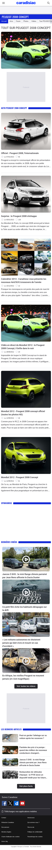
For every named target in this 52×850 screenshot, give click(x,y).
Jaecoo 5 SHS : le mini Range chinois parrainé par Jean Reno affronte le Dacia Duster (24, 576)
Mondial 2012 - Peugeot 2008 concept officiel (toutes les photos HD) (23, 413)
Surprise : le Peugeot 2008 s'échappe (19, 216)
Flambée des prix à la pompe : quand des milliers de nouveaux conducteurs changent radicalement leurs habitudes (33, 750)
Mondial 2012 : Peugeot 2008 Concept (19, 477)
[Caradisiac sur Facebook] (4, 803)
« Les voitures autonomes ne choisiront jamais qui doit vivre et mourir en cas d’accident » (21, 642)
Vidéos (33, 21)
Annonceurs (31, 817)
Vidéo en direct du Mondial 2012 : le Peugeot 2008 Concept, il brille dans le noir (23, 347)
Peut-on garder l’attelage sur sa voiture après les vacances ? (33, 736)
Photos (25, 21)
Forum (18, 21)
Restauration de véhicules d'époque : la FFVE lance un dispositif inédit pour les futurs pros (32, 775)
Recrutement (5, 827)
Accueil (4, 21)
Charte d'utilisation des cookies (10, 836)
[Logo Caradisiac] (26, 5)
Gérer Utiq (4, 841)
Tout (45, 21)
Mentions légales (6, 832)
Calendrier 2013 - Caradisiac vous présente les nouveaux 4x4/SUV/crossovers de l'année (23, 280)
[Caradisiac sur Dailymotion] (16, 803)
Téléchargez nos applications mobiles (20, 811)
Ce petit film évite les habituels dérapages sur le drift (24, 608)
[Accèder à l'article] (26, 559)
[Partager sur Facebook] (49, 71)
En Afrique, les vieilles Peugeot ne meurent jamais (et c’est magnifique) (23, 677)
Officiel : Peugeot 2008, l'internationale (20, 153)
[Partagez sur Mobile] (50, 71)
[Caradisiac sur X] (10, 803)
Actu (11, 21)
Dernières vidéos (9, 542)
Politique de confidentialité (34, 832)
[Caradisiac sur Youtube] (22, 803)
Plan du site (30, 827)
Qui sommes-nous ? (33, 822)
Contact (3, 817)
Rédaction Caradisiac (7, 822)
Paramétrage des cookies (35, 836)
